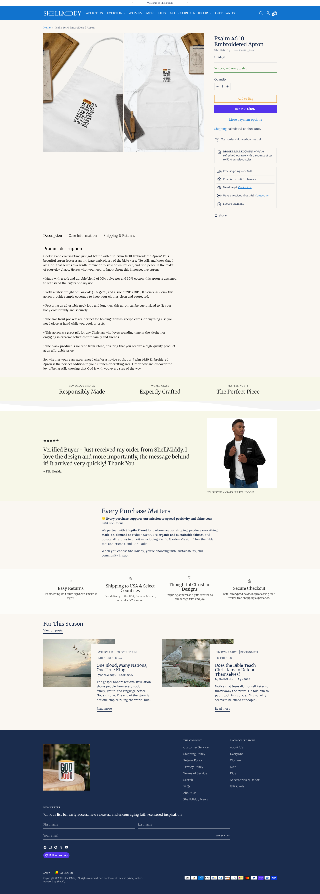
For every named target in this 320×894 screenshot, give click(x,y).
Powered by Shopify (54, 881)
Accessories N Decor (245, 780)
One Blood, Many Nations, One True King (122, 667)
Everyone (237, 754)
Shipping (220, 129)
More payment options (245, 119)
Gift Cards (237, 786)
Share (223, 215)
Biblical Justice (227, 652)
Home (47, 27)
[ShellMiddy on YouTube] (67, 848)
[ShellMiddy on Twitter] (61, 848)
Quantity (220, 79)
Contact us (245, 187)
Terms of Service (195, 773)
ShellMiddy (222, 50)
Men (233, 767)
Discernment (249, 652)
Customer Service (196, 747)
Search (188, 780)
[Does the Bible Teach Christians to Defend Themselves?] (198, 676)
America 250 (106, 652)
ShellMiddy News (195, 799)
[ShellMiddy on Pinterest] (56, 848)
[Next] (187, 3)
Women (235, 760)
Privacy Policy (193, 767)
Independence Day (110, 657)
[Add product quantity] (227, 86)
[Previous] (132, 3)
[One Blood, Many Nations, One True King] (79, 676)
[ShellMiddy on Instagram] (51, 848)
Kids (233, 773)
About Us (189, 793)
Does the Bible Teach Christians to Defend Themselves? (235, 670)
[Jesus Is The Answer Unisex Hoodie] (242, 453)
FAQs (186, 786)
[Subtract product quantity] (217, 86)
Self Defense (224, 657)
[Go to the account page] (267, 13)
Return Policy (193, 760)
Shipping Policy (194, 754)
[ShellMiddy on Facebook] (45, 848)
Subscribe (223, 835)
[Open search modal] (261, 13)
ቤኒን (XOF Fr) (66, 872)
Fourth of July (126, 652)
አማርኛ (46, 872)
